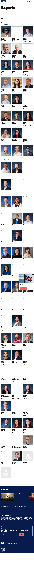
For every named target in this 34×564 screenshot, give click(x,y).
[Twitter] (2, 522)
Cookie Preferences (3, 551)
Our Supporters (3, 550)
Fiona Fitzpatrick (3, 506)
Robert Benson (16, 506)
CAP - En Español (3, 549)
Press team (24, 11)
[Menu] (32, 1)
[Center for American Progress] (2, 1)
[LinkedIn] (9, 522)
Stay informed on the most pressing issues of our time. (16, 530)
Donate (28, 1)
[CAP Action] (4, 543)
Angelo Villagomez (7, 506)
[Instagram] (7, 522)
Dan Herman (20, 506)
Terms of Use (2, 547)
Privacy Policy (3, 548)
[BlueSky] (10, 522)
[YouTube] (5, 522)
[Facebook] (3, 522)
